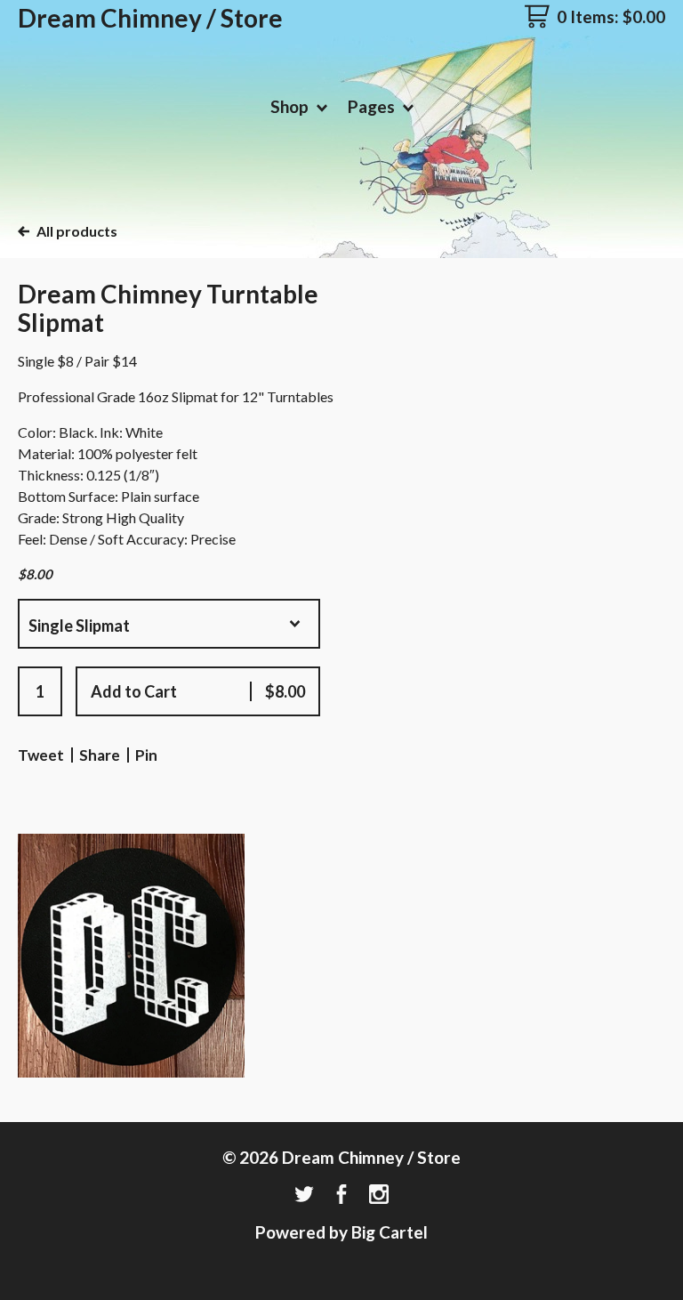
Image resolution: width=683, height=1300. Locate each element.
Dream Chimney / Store (150, 18)
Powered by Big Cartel (341, 1232)
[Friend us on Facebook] (341, 1195)
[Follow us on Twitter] (304, 1195)
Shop (291, 106)
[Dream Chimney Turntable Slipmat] (131, 956)
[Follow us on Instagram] (379, 1195)
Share (99, 755)
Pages (373, 106)
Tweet (41, 755)
